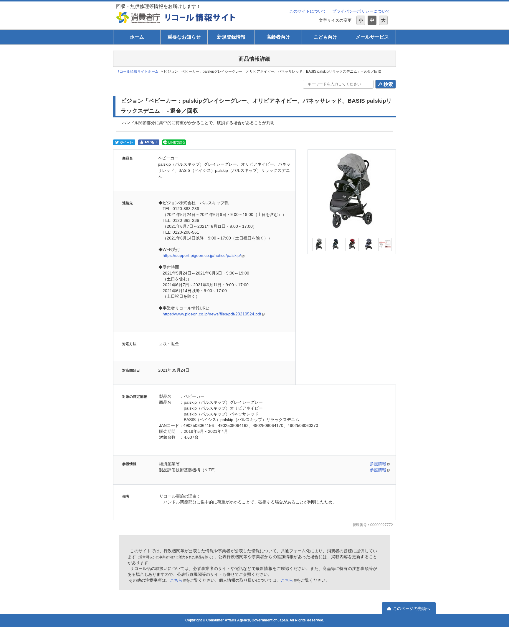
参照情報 (378, 463)
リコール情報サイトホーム (137, 71)
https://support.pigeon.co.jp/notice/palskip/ (202, 255)
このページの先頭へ (411, 608)
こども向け (325, 36)
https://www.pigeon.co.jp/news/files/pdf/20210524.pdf (212, 314)
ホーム (137, 36)
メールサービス (372, 36)
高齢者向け (278, 36)
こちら (176, 580)
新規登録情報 (231, 36)
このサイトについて (307, 11)
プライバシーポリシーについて (361, 11)
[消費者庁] (138, 17)
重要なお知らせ (184, 36)
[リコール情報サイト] (200, 17)
